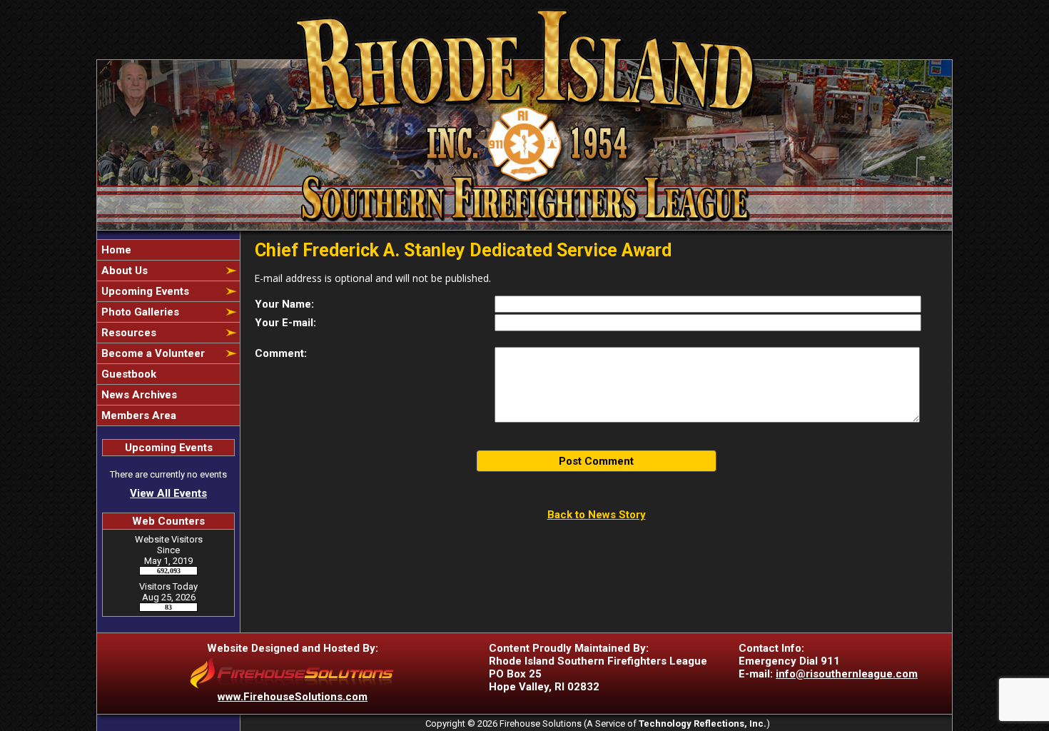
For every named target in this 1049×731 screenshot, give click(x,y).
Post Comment (596, 461)
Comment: (281, 353)
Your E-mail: (285, 322)
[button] (160, 270)
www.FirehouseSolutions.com (293, 696)
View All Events (168, 493)
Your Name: (284, 304)
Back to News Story (596, 514)
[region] (168, 332)
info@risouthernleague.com (847, 673)
